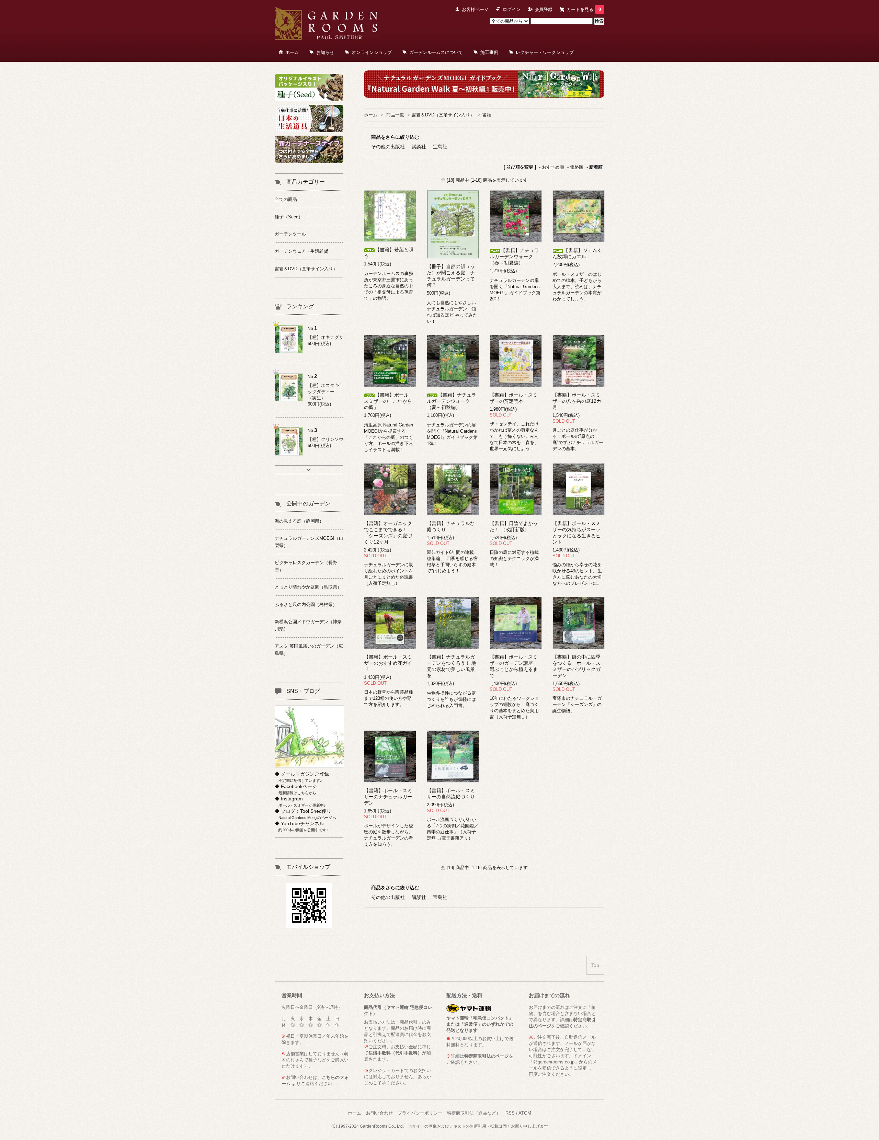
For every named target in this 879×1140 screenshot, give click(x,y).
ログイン (512, 9)
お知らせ (325, 52)
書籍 (486, 114)
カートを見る (584, 9)
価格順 (576, 167)
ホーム (292, 52)
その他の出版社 (388, 146)
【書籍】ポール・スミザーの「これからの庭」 (388, 401)
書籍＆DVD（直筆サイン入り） (443, 114)
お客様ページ (475, 9)
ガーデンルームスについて (436, 52)
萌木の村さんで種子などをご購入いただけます (315, 1060)
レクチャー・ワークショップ (545, 52)
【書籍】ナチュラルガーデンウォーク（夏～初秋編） (451, 401)
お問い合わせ (379, 1113)
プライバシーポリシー (420, 1113)
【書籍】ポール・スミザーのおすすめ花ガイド (388, 663)
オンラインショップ (372, 52)
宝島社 (440, 146)
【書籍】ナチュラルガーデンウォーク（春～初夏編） (514, 256)
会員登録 (543, 9)
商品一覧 (395, 114)
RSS (510, 1113)
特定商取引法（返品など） (474, 1113)
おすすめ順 (553, 167)
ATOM (524, 1113)
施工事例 (489, 52)
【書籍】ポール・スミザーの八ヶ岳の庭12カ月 (576, 401)
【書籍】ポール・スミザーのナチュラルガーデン (388, 797)
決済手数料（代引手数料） (395, 1053)
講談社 (419, 146)
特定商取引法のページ (486, 1056)
